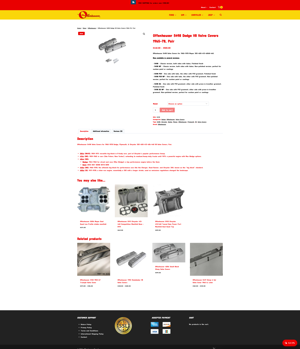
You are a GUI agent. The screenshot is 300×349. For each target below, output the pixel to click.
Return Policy (86, 324)
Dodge (163, 119)
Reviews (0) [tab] (118, 131)
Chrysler (164, 122)
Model (155, 104)
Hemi (84, 165)
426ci (82, 159)
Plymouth (191, 122)
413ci (82, 156)
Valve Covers (180, 119)
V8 (196, 122)
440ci (82, 167)
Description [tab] (84, 131)
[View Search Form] (221, 15)
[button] (144, 34)
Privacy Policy (86, 327)
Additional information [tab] (101, 131)
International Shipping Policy (92, 334)
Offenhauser (171, 119)
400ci (82, 170)
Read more (84, 234)
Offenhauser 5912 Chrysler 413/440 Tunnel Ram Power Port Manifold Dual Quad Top (168, 224)
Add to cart (167, 110)
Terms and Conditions (89, 331)
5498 (158, 122)
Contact (212, 7)
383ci (82, 153)
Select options (161, 279)
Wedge (85, 162)
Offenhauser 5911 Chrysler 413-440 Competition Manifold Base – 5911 (131, 224)
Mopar (175, 122)
